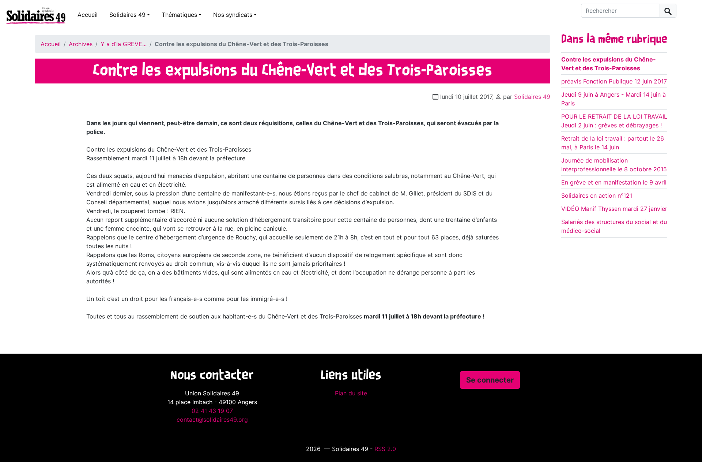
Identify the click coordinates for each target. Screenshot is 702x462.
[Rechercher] (668, 11)
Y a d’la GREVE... (124, 44)
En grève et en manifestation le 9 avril (614, 182)
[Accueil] (33, 15)
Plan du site (351, 393)
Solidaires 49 (127, 14)
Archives (81, 44)
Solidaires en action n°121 (596, 195)
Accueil (88, 14)
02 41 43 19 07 (212, 410)
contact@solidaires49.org (212, 419)
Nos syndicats (232, 14)
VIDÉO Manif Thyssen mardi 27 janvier (614, 208)
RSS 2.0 (385, 448)
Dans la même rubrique (614, 39)
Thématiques (179, 14)
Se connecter (490, 380)
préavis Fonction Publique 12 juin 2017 (614, 81)
